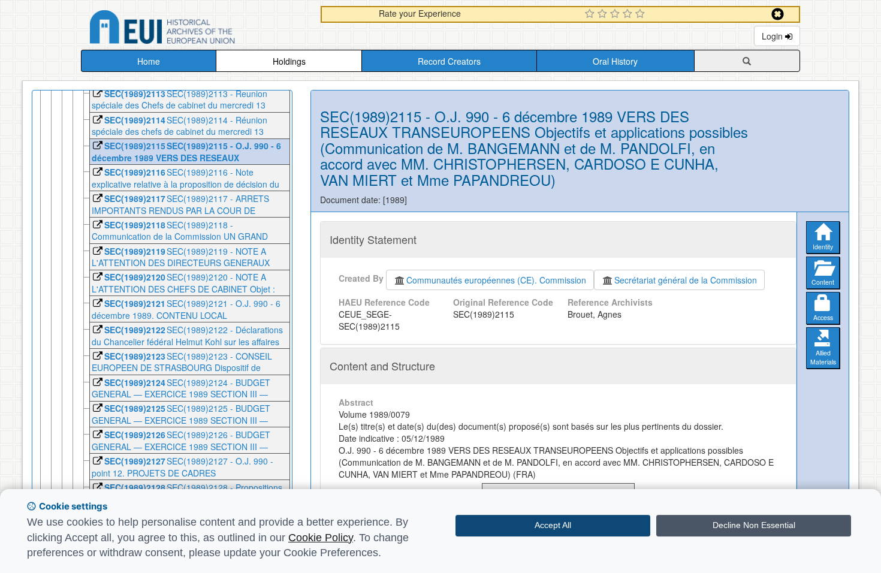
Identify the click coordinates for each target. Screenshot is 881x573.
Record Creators (449, 61)
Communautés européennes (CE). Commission (496, 280)
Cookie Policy (320, 538)
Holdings (289, 61)
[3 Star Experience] (616, 14)
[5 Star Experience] (641, 14)
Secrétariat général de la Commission (685, 280)
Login (773, 36)
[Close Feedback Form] (777, 14)
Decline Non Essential (754, 525)
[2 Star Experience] (604, 14)
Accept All (553, 525)
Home (148, 61)
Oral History (615, 61)
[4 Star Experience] (629, 14)
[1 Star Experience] (591, 14)
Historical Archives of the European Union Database (196, 29)
